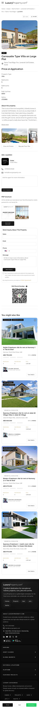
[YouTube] (7, 637)
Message (5, 255)
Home (3, 9)
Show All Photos (8, 146)
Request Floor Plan (24, 146)
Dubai (8, 9)
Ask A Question (7, 190)
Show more (5, 125)
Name (4, 234)
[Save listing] (35, 320)
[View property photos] (19, 34)
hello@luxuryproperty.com (12, 628)
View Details (31, 374)
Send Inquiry (9, 269)
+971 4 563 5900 (9, 625)
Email (4, 241)
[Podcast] (16, 637)
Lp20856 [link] (20, 11)
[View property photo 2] (14, 135)
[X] (13, 637)
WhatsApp (31, 705)
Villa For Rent (15, 9)
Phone (5, 248)
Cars (23, 601)
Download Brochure (8, 223)
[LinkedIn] (4, 637)
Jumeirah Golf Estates (27, 9)
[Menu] (2, 3)
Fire (3, 11)
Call (19, 705)
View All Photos (29, 45)
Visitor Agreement (26, 280)
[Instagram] (10, 637)
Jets (30, 601)
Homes (7, 601)
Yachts (7, 605)
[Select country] (6, 251)
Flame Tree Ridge (10, 11)
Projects (15, 601)
